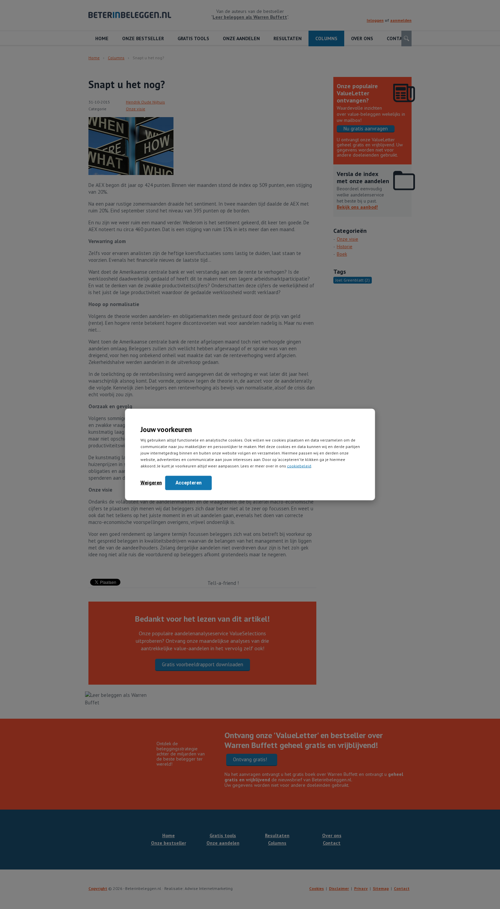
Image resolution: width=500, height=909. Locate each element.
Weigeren (151, 482)
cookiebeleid (299, 465)
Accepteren (189, 482)
